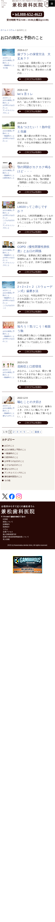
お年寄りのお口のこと (9, 106)
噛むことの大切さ (29, 401)
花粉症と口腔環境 (29, 366)
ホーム (3, 30)
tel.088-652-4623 (28, 14)
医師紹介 (6, 527)
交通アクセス (8, 532)
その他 (5, 68)
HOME (5, 519)
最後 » (38, 432)
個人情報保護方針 (9, 534)
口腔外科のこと (9, 178)
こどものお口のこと (9, 221)
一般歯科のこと (9, 65)
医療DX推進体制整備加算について (16, 537)
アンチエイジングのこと (9, 111)
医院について (8, 522)
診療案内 (6, 524)
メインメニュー (51, 3)
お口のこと (7, 58)
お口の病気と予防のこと (9, 61)
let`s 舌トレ (25, 94)
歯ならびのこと (9, 416)
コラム (12, 30)
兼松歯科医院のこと (13, 476)
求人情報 (6, 539)
